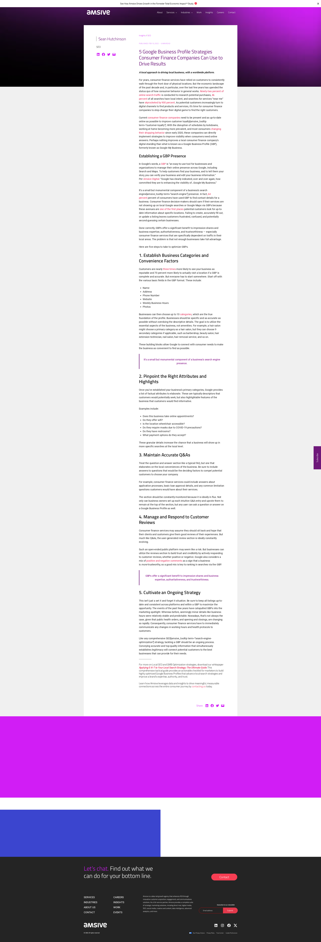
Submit (119, 855)
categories (186, 314)
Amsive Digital (151, 178)
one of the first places (172, 209)
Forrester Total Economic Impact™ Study (174, 3)
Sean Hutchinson (112, 39)
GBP (163, 163)
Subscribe (317, 457)
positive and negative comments (164, 560)
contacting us (199, 686)
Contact (224, 877)
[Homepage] (97, 12)
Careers (118, 897)
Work (116, 907)
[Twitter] (109, 54)
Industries (186, 12)
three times (169, 269)
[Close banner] (318, 4)
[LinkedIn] (98, 54)
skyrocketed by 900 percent (160, 102)
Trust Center (220, 933)
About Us (89, 907)
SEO (149, 35)
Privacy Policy (210, 933)
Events (117, 912)
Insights (142, 35)
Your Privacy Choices (199, 933)
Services (171, 12)
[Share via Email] (114, 54)
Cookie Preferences (231, 933)
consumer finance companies (164, 117)
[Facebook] (103, 54)
